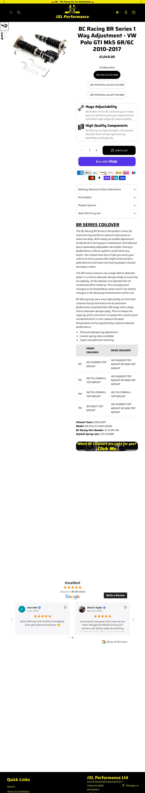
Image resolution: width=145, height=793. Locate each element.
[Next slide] (65, 53)
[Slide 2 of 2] (4, 36)
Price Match (84, 197)
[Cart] (134, 12)
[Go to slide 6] (75, 637)
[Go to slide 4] (69, 637)
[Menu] (11, 12)
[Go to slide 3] (67, 637)
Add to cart (121, 150)
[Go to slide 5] (72, 637)
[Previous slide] (14, 53)
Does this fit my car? (89, 213)
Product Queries (87, 205)
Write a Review (115, 595)
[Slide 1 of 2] (4, 26)
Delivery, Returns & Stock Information (99, 189)
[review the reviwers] (65, 607)
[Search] (19, 12)
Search (11, 787)
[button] (118, 12)
